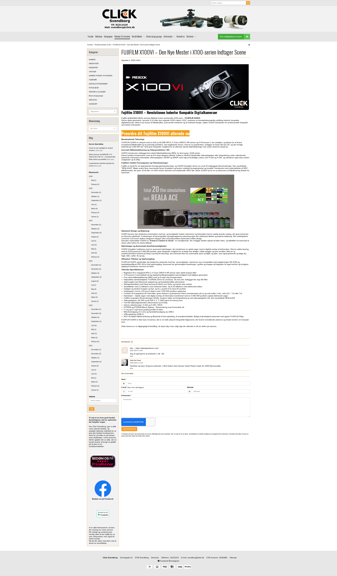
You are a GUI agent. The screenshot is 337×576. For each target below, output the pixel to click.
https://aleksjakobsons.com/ (147, 348)
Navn (123, 379)
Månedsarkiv (94, 172)
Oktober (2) (95, 229)
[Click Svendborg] (168, 19)
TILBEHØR (93, 80)
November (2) (96, 269)
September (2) (96, 277)
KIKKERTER (93, 68)
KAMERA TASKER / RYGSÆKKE (100, 76)
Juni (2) (94, 374)
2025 (91, 188)
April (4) (94, 293)
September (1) (96, 200)
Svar (131, 356)
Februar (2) (95, 184)
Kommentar (126, 395)
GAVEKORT (93, 104)
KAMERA (92, 60)
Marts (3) (94, 297)
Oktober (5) (95, 317)
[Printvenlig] (249, 45)
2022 (91, 305)
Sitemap (233, 558)
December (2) (96, 265)
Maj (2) (93, 249)
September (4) (96, 362)
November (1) (96, 192)
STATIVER (92, 72)
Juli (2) (93, 241)
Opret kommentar (129, 429)
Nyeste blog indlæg (96, 144)
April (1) (94, 333)
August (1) (95, 237)
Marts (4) (94, 382)
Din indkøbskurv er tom (231, 36)
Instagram (174, 561)
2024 (91, 221)
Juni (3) (94, 245)
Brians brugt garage (96, 96)
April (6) (94, 253)
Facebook (163, 561)
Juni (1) (94, 204)
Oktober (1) (95, 196)
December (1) (96, 309)
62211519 (174, 558)
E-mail (132, 387)
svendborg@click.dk (195, 558)
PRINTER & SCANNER (97, 92)
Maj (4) (93, 289)
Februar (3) (95, 212)
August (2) (95, 281)
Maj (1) (93, 180)
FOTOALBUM (94, 88)
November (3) (96, 313)
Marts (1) (94, 338)
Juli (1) (93, 285)
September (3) (96, 233)
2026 (91, 176)
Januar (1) (95, 217)
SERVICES (93, 100)
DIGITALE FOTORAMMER (98, 84)
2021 (91, 346)
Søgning (92, 397)
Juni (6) (94, 325)
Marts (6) (94, 209)
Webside (190, 387)
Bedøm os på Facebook (102, 499)
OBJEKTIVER (94, 63)
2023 (91, 261)
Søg (248, 3)
